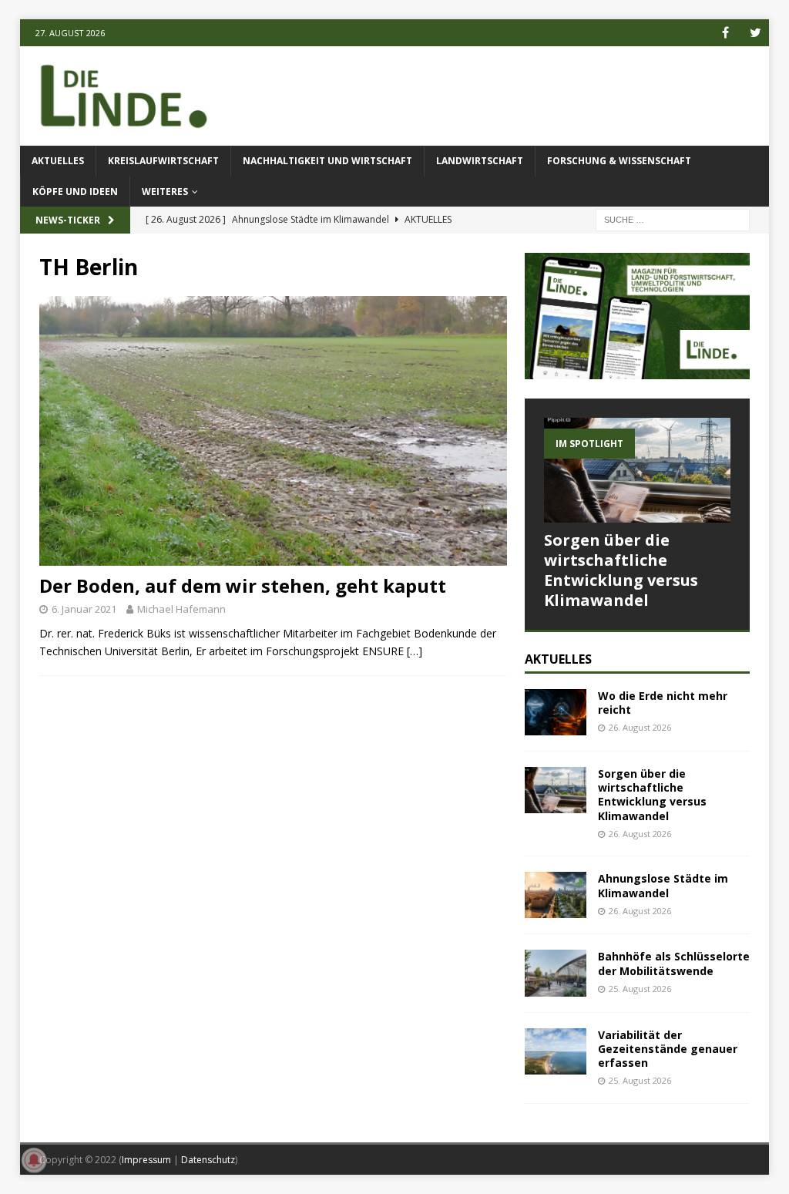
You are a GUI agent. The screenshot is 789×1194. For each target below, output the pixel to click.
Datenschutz (208, 1159)
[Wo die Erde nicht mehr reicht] (555, 712)
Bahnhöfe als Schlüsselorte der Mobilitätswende (674, 963)
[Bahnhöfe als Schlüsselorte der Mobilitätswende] (555, 973)
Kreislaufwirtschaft (163, 160)
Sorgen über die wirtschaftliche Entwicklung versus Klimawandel (621, 570)
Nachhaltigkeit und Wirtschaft (327, 160)
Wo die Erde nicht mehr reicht (662, 702)
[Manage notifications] (34, 1160)
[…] (414, 651)
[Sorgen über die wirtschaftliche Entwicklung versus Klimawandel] (637, 470)
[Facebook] (725, 32)
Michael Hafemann (181, 609)
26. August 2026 (640, 727)
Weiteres (165, 191)
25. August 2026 (640, 988)
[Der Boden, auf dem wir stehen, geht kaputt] (273, 431)
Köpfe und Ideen (75, 191)
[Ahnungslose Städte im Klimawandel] (555, 895)
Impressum (146, 1159)
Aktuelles (58, 160)
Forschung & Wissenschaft (619, 160)
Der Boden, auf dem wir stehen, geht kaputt (242, 585)
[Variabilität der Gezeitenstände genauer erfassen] (555, 1051)
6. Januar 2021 (84, 609)
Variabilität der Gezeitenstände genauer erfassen (667, 1049)
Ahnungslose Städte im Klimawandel (663, 885)
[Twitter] (755, 32)
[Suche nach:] (673, 218)
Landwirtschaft (479, 160)
